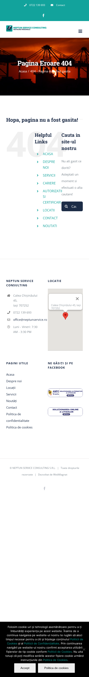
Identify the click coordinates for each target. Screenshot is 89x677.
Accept (24, 668)
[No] (84, 649)
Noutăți (11, 401)
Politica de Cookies (55, 660)
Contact (11, 407)
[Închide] (77, 299)
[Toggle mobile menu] (80, 31)
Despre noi (14, 381)
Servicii (11, 394)
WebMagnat (60, 474)
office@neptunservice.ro (27, 320)
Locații (11, 388)
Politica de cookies (19, 427)
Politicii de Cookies (60, 651)
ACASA (48, 154)
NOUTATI (50, 226)
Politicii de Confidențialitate (41, 643)
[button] (65, 315)
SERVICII (49, 175)
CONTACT (50, 218)
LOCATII (49, 210)
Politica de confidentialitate (17, 417)
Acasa (10, 374)
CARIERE (49, 183)
